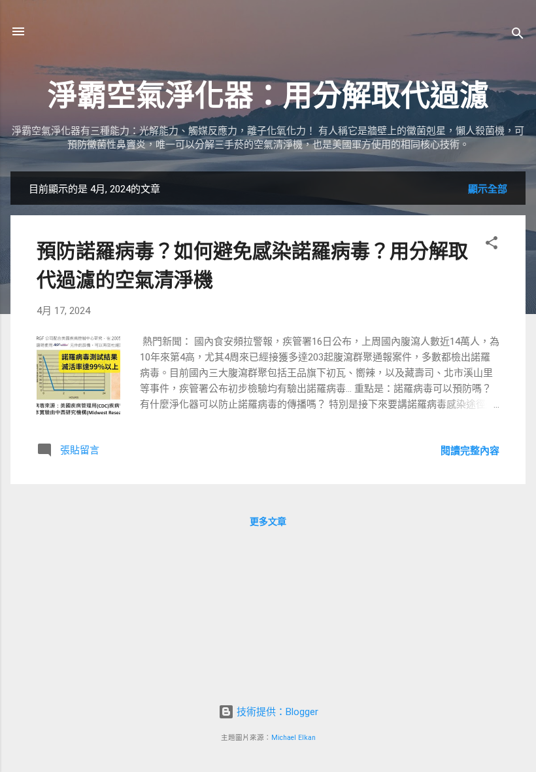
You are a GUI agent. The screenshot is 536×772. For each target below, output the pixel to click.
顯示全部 (487, 189)
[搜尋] (518, 36)
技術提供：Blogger (276, 712)
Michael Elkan (293, 737)
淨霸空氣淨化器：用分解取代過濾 (268, 96)
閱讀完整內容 (470, 451)
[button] (491, 245)
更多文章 (268, 521)
